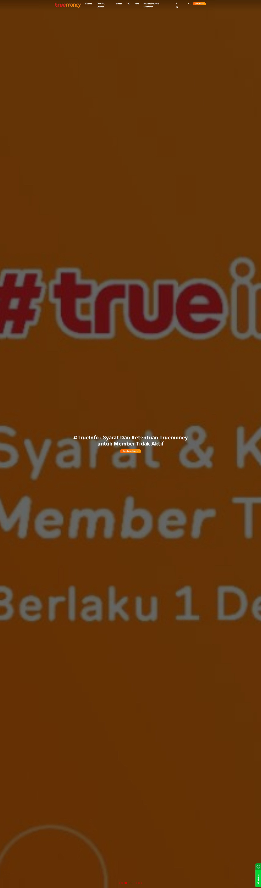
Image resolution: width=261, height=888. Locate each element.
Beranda (88, 3)
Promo (119, 3)
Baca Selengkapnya (130, 451)
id (176, 3)
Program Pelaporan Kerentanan (151, 5)
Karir (137, 3)
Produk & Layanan (101, 5)
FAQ (128, 3)
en (177, 7)
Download (199, 3)
